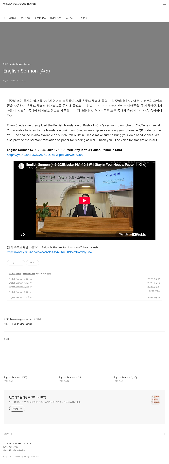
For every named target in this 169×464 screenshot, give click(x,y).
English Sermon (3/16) (19, 297)
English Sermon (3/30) (19, 286)
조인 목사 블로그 (10, 439)
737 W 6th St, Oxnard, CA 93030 (17, 443)
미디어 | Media (15, 273)
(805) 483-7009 (10, 447)
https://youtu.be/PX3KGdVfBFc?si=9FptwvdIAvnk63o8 (45, 155)
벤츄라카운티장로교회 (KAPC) (19, 4)
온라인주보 (25, 18)
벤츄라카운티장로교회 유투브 (14, 450)
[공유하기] (17, 262)
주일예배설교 (40, 18)
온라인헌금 (82, 18)
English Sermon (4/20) (19, 279)
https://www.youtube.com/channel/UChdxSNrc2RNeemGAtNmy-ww (49, 252)
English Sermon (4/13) (19, 283)
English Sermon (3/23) (19, 292)
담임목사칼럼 (55, 18)
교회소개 (12, 18)
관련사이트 (7, 434)
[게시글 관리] (21, 262)
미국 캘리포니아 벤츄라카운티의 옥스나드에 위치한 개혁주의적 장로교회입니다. (45, 402)
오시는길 (69, 18)
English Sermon (29, 273)
